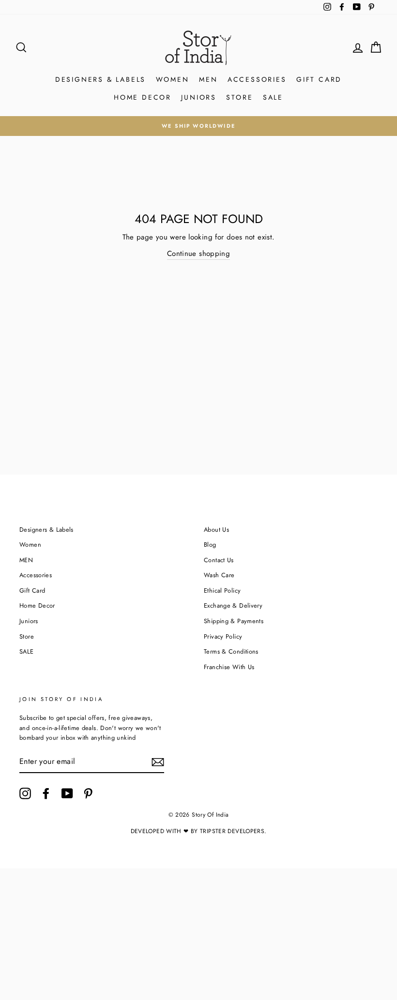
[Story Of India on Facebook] (46, 793)
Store (239, 97)
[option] (198, 126)
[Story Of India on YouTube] (67, 793)
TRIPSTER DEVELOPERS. (233, 831)
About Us (216, 529)
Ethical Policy (222, 590)
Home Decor (142, 97)
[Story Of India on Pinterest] (88, 793)
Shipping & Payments (233, 621)
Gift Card (319, 79)
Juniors (198, 97)
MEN (208, 79)
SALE (273, 97)
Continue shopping (198, 253)
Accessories (257, 79)
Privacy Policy (223, 636)
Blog (210, 544)
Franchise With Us (229, 667)
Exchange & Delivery (233, 605)
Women (172, 79)
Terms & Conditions (231, 651)
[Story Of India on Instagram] (25, 793)
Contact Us (219, 560)
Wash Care (219, 575)
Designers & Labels (100, 79)
